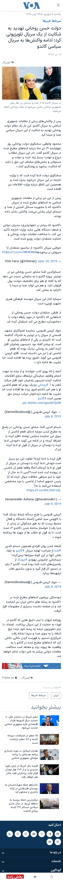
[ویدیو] (35, 877)
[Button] (8, 62)
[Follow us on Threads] (18, 834)
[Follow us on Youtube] (34, 834)
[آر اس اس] (10, 834)
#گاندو (42, 398)
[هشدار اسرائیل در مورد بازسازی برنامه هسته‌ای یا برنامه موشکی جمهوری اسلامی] (49, 754)
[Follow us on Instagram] (26, 834)
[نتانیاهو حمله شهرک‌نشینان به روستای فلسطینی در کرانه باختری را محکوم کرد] (49, 788)
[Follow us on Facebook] (58, 834)
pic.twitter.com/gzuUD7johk (42, 403)
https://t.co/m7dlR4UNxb (19, 252)
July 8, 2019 (52, 416)
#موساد (22, 560)
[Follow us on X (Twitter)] (41, 834)
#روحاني (43, 385)
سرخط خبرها (52, 21)
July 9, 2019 (52, 504)
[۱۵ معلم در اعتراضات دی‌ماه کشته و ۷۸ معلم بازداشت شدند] (49, 739)
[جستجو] (52, 877)
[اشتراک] (50, 842)
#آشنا (57, 550)
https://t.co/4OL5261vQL (44, 490)
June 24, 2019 (47, 261)
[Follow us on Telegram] (50, 834)
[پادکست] (58, 842)
